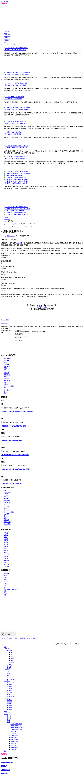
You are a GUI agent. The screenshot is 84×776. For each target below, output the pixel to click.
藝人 (8, 671)
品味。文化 (10, 694)
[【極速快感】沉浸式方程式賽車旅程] (15, 121)
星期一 (12, 652)
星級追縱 (9, 684)
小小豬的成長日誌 (9, 386)
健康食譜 (9, 702)
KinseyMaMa (11, 236)
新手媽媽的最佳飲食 (16, 729)
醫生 (8, 673)
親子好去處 (7, 364)
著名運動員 (10, 679)
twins (5, 393)
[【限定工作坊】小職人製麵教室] (14, 97)
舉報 (34, 638)
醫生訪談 (9, 666)
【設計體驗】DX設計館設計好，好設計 (15, 148)
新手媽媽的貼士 (15, 741)
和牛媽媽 (6, 360)
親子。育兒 (10, 696)
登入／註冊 (4, 3)
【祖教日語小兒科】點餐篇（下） (12, 484)
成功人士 (9, 677)
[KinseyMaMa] (5, 320)
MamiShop (7, 39)
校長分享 (9, 668)
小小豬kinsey (7, 390)
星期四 (12, 658)
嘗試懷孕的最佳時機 (16, 724)
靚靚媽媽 (9, 692)
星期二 (12, 654)
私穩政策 (22, 638)
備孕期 (9, 716)
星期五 (12, 660)
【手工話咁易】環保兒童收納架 (11, 440)
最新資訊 (9, 686)
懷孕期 (9, 718)
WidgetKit (13, 224)
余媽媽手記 (7, 358)
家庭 (5, 368)
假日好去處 (7, 380)
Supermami (7, 217)
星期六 (12, 662)
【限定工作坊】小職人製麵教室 (13, 99)
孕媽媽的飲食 (14, 735)
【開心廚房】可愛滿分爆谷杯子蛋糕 (13, 426)
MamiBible (7, 36)
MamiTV (6, 31)
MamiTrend (7, 34)
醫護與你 (9, 690)
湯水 (5, 392)
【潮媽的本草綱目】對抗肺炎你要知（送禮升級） (18, 411)
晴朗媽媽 (6, 378)
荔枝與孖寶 (7, 375)
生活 (5, 382)
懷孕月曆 (13, 749)
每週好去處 (10, 682)
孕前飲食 (13, 733)
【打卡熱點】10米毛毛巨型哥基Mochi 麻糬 (16, 74)
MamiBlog (7, 37)
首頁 (5, 30)
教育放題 (9, 707)
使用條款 (9, 638)
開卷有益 (9, 700)
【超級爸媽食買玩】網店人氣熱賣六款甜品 (15, 469)
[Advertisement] (42, 16)
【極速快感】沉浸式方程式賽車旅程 (14, 123)
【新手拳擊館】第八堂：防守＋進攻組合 (15, 455)
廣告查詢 (29, 638)
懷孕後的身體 (14, 739)
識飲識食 (9, 688)
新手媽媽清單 (14, 747)
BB (5, 369)
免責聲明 (16, 638)
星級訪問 (9, 664)
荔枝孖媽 (6, 373)
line (5, 42)
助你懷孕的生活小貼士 (17, 728)
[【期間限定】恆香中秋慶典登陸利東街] (16, 48)
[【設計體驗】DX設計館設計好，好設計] (16, 146)
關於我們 (3, 638)
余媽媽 (6, 384)
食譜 (5, 362)
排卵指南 (13, 731)
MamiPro (6, 33)
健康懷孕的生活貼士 (16, 726)
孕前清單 (13, 745)
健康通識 (9, 704)
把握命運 (9, 705)
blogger (6, 376)
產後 (8, 720)
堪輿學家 (9, 675)
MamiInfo (6, 40)
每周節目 (9, 650)
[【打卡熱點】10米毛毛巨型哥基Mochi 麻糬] (17, 72)
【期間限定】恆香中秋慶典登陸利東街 (15, 50)
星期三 (12, 656)
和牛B (5, 388)
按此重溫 (19, 243)
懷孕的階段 (13, 737)
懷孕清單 (13, 743)
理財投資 (9, 709)
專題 (8, 722)
